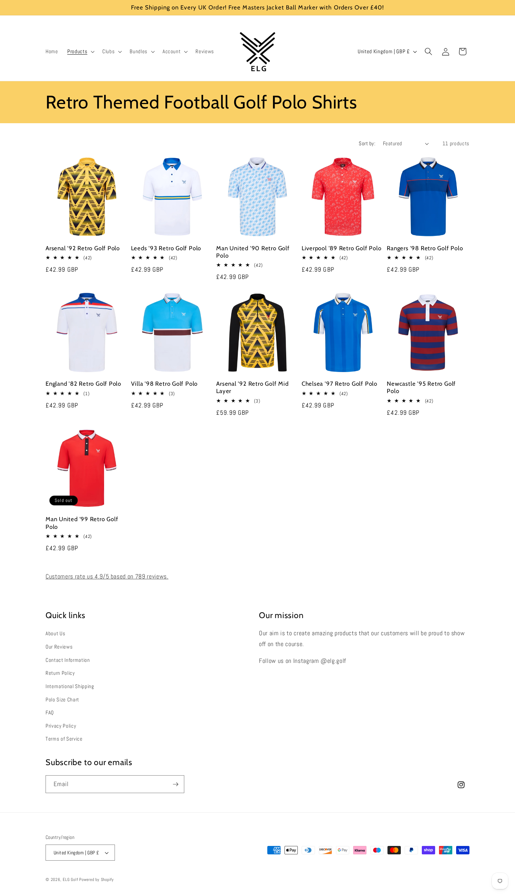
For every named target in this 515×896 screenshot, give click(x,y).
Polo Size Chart (62, 699)
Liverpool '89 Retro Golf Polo (342, 248)
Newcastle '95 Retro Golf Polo (421, 387)
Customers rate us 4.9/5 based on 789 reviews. (107, 576)
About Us (55, 633)
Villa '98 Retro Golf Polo (164, 383)
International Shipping (70, 686)
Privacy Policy (61, 725)
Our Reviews (59, 646)
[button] (80, 51)
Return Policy (60, 673)
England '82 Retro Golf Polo (83, 383)
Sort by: (367, 143)
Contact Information (68, 660)
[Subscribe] (175, 784)
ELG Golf (70, 879)
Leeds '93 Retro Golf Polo (166, 248)
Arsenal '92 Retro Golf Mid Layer (252, 387)
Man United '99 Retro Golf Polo (82, 523)
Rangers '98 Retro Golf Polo (425, 248)
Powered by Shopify (96, 879)
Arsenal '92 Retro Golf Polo (83, 248)
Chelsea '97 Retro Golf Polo (339, 383)
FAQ (50, 712)
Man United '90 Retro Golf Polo (253, 252)
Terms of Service (64, 738)
